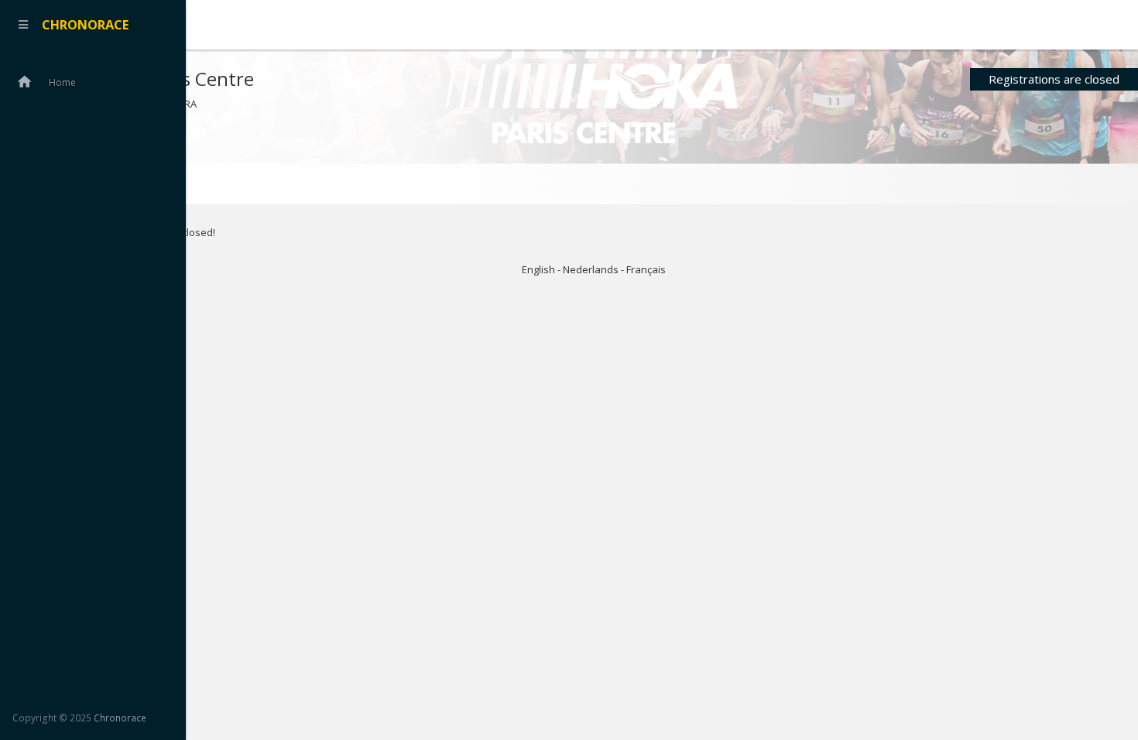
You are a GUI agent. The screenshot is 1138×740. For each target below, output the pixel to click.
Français (646, 269)
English (538, 269)
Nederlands (591, 269)
